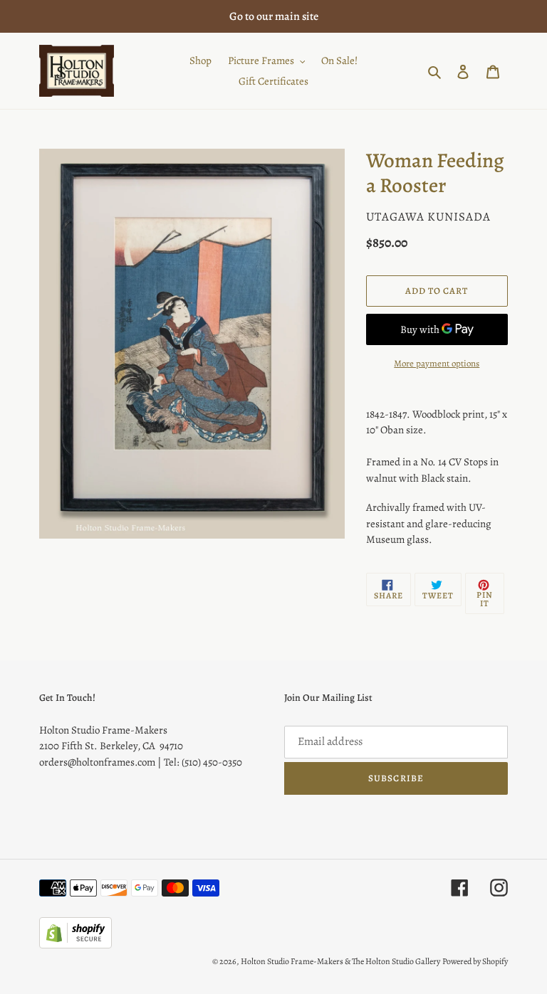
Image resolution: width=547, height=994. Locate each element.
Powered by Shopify (475, 961)
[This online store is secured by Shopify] (75, 945)
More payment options (436, 363)
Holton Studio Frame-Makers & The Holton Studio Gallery (340, 961)
